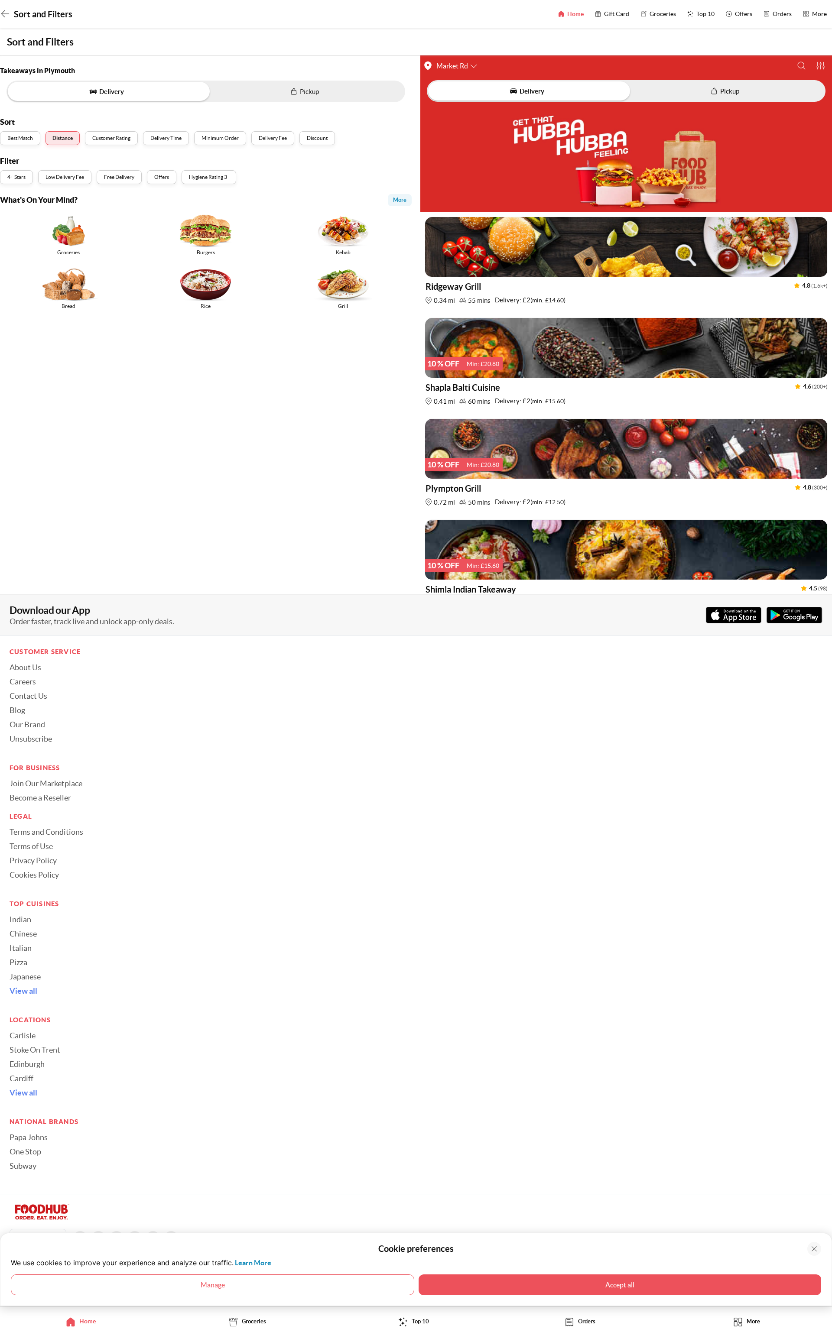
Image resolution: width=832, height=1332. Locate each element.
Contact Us (28, 696)
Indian (20, 919)
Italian (21, 948)
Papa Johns (29, 1137)
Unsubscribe (31, 739)
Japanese (25, 976)
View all (23, 991)
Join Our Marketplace (46, 783)
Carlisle (23, 1035)
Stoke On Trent (35, 1050)
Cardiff (21, 1078)
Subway (23, 1166)
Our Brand (27, 724)
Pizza (18, 962)
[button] (801, 65)
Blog (17, 710)
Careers (23, 681)
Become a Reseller (40, 798)
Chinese (23, 934)
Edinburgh (27, 1064)
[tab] (83, 1321)
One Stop (25, 1151)
